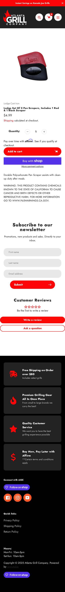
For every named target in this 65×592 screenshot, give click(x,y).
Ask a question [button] (33, 328)
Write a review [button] (33, 320)
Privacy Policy (11, 520)
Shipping (9, 120)
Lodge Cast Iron (11, 103)
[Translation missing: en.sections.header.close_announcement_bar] (62, 3)
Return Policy (11, 532)
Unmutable (12, 567)
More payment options (33, 166)
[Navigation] (58, 17)
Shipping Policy (12, 526)
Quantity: (14, 131)
